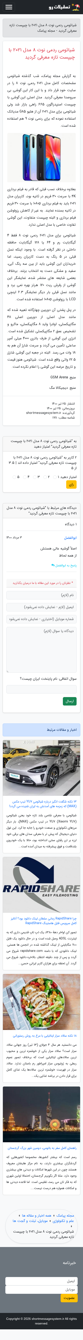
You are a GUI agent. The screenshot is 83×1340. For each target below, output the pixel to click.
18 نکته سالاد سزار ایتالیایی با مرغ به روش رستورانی (45, 1036)
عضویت (69, 1298)
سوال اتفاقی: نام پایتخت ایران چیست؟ (48, 679)
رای (71, 484)
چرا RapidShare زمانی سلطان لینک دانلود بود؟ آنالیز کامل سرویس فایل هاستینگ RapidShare (44, 921)
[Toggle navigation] (9, 7)
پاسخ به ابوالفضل (65, 565)
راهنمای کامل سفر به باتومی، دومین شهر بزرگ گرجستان (42, 1148)
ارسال (70, 701)
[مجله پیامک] (64, 7)
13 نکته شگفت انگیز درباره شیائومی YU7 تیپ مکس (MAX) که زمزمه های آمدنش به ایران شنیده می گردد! (43, 804)
